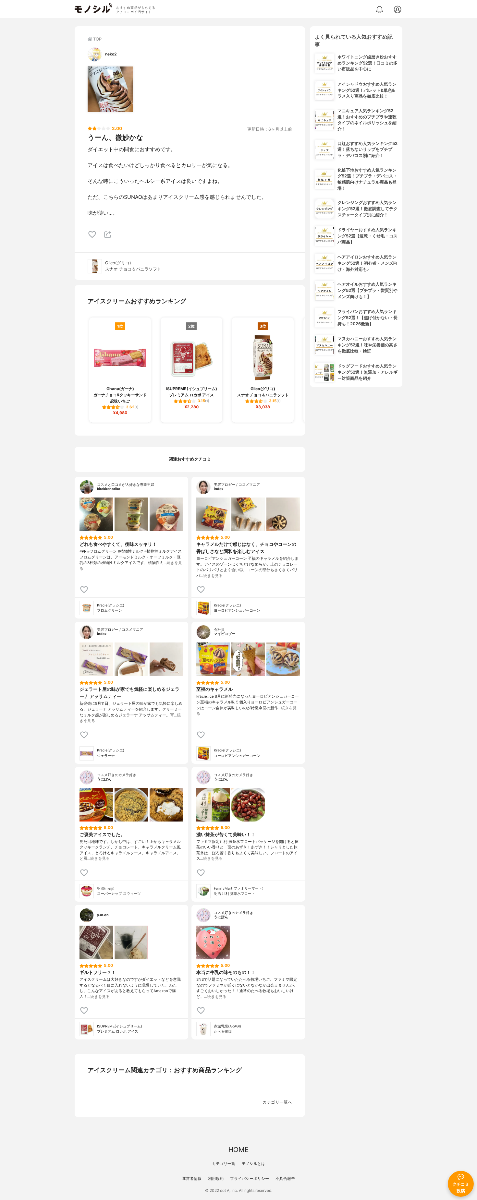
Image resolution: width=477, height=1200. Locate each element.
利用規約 (216, 1178)
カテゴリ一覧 (223, 1163)
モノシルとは (253, 1163)
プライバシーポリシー (249, 1178)
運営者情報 (192, 1178)
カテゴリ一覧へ (277, 1102)
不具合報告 (285, 1178)
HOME (238, 1150)
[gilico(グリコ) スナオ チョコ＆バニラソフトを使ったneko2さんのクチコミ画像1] (110, 89)
